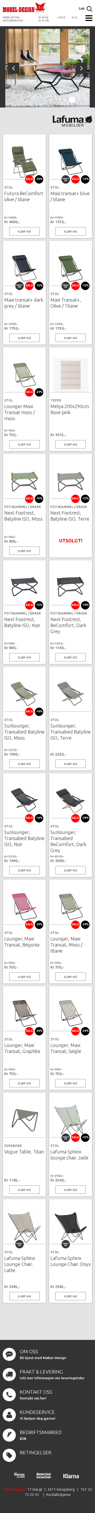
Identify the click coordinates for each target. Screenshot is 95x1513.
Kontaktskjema (58, 1495)
